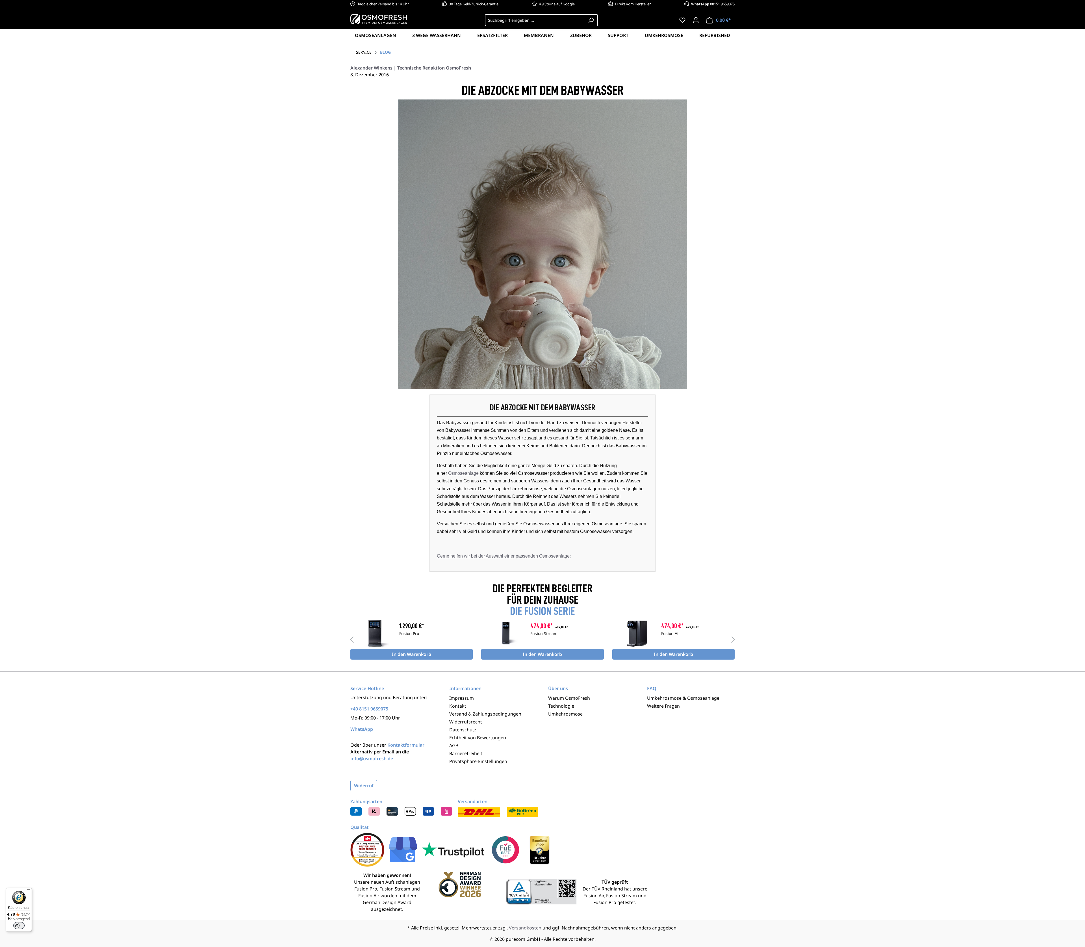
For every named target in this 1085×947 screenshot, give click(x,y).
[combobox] (535, 20)
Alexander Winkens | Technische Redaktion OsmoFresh (410, 68)
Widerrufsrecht (465, 722)
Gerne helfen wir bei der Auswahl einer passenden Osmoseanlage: (504, 556)
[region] (542, 639)
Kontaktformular (405, 745)
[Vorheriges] (352, 639)
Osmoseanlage (463, 473)
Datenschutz (462, 730)
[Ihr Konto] (696, 20)
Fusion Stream (543, 634)
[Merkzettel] (682, 20)
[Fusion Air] (636, 633)
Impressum (461, 698)
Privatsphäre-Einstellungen (478, 761)
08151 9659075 (713, 3)
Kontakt (457, 706)
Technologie (561, 706)
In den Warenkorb (411, 654)
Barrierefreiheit (465, 753)
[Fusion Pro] (374, 633)
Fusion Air (670, 634)
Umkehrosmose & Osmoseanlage (683, 698)
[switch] (19, 925)
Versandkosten (525, 928)
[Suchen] (591, 20)
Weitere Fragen (663, 706)
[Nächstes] (733, 639)
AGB (453, 745)
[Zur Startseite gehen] (378, 19)
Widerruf (364, 786)
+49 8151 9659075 (369, 709)
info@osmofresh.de (371, 758)
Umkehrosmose (565, 714)
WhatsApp (361, 729)
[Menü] (28, 891)
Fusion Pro (409, 634)
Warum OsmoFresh (569, 698)
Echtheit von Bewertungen (477, 737)
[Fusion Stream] (505, 633)
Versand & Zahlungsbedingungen (485, 714)
